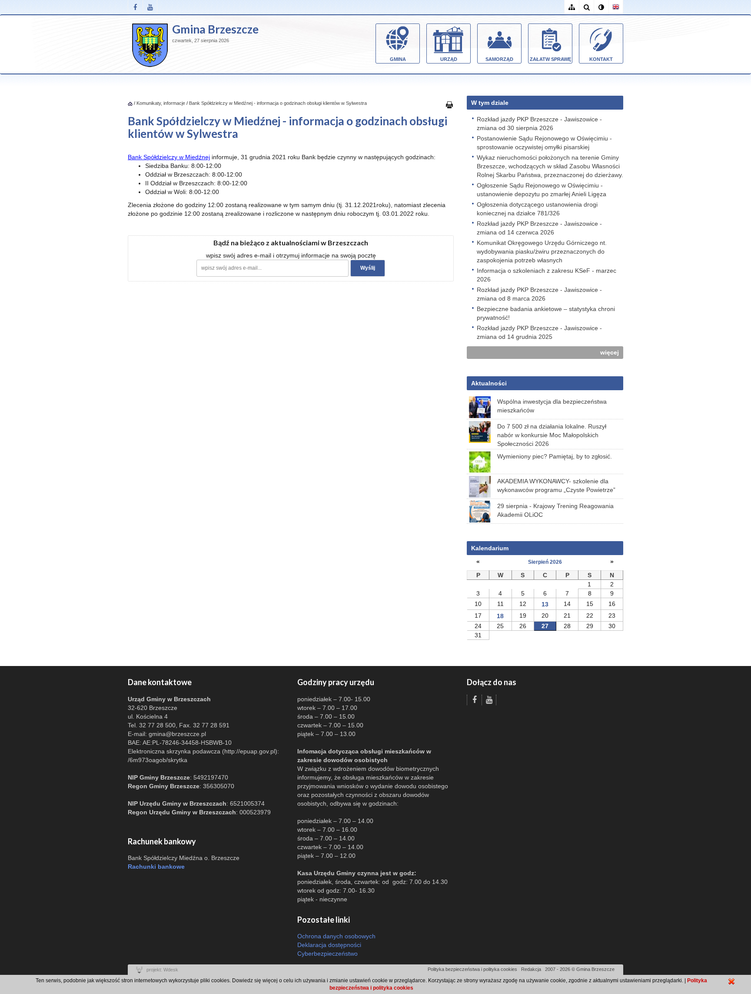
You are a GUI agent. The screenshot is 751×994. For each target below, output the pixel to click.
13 (545, 604)
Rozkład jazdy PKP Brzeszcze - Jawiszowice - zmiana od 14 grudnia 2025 (539, 332)
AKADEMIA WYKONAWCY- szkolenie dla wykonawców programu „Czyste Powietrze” (556, 485)
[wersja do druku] (449, 104)
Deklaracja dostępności (329, 944)
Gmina (398, 59)
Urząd (448, 59)
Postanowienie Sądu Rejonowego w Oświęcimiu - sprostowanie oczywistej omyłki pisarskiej (544, 143)
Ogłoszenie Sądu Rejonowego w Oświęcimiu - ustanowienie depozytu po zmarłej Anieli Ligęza (541, 189)
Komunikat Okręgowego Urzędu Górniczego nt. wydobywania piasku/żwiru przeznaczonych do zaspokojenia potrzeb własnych (542, 251)
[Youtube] (150, 7)
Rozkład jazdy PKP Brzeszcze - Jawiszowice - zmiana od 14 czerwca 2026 (539, 228)
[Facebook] (135, 7)
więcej (609, 352)
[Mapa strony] (571, 7)
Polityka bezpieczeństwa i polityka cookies (472, 969)
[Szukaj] (586, 7)
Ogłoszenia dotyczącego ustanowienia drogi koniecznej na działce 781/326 (537, 209)
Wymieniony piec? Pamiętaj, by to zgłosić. (554, 456)
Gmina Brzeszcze (215, 29)
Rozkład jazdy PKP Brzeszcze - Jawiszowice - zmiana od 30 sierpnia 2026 (539, 123)
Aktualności (489, 383)
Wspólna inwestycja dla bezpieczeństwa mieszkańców (552, 406)
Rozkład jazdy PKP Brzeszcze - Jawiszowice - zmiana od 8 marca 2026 (539, 294)
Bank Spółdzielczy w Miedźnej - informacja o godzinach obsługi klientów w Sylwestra (278, 103)
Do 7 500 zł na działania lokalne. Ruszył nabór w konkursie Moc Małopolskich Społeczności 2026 (551, 435)
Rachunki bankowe (156, 866)
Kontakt (601, 59)
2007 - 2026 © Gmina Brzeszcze (580, 969)
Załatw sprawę (550, 59)
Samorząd (499, 59)
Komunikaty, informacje (160, 103)
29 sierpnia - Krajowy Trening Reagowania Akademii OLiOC (555, 510)
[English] (615, 7)
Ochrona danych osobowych (336, 936)
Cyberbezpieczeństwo (327, 953)
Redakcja (531, 969)
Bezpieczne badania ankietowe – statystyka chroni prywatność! (546, 313)
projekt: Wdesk (162, 969)
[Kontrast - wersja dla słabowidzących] (601, 7)
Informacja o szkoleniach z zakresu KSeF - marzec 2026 (546, 275)
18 (500, 615)
